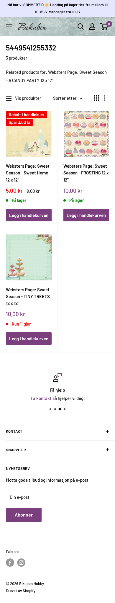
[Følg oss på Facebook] (10, 562)
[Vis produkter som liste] (106, 98)
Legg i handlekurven (28, 215)
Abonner (24, 514)
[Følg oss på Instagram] (21, 562)
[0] (104, 26)
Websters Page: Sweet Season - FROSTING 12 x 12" (86, 172)
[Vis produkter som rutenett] (96, 98)
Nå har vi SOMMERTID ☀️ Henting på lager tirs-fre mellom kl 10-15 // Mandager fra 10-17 (57, 8)
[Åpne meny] (9, 26)
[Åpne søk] (81, 26)
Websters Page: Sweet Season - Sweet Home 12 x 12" (28, 172)
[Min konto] (92, 26)
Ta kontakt (41, 398)
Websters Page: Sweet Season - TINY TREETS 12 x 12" (28, 296)
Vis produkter (28, 98)
